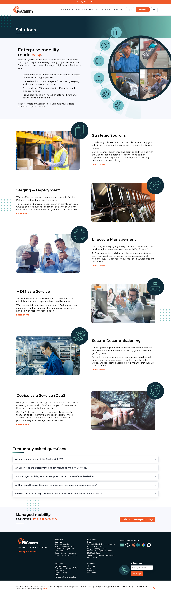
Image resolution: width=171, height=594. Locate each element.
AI (131, 10)
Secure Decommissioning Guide (100, 555)
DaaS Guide (92, 557)
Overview (58, 542)
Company (91, 563)
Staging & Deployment (64, 546)
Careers (90, 570)
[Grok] (149, 545)
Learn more (98, 164)
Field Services (60, 566)
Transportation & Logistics (65, 577)
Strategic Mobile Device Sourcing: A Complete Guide (101, 545)
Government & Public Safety (66, 568)
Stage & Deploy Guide (96, 549)
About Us (91, 566)
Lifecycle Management (64, 549)
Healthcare (59, 570)
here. (45, 589)
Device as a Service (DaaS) (66, 555)
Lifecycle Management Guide (99, 551)
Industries (59, 563)
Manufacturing (61, 573)
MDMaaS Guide (93, 553)
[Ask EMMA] (122, 545)
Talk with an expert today (137, 519)
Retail (57, 575)
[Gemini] (143, 545)
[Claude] (133, 545)
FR (154, 10)
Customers (91, 568)
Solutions (59, 539)
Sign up (137, 573)
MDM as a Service (62, 551)
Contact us (142, 10)
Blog (89, 542)
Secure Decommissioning (65, 553)
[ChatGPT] (127, 545)
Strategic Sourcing (62, 544)
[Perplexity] (138, 545)
